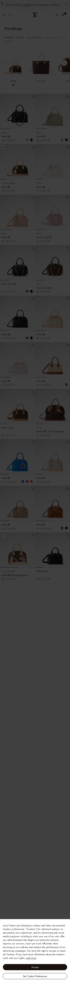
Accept (35, 967)
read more (31, 958)
